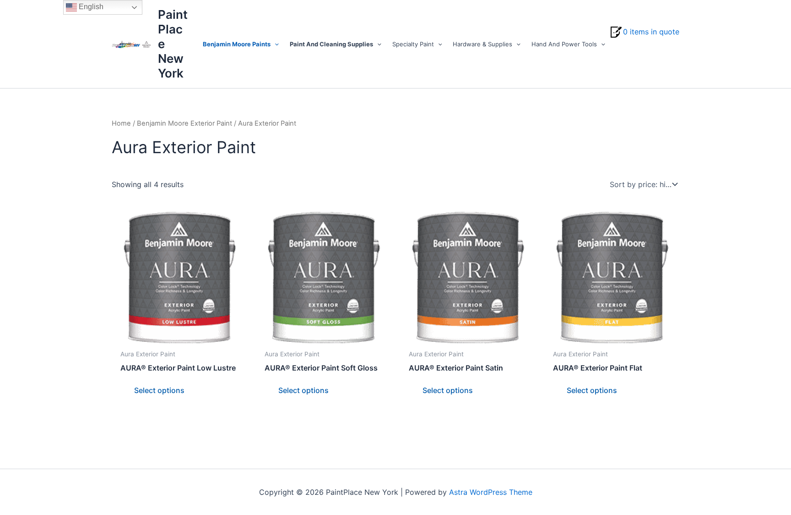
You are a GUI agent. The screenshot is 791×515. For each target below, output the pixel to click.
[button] (275, 44)
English (90, 7)
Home (121, 123)
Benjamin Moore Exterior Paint (184, 123)
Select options (159, 390)
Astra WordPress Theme (490, 492)
